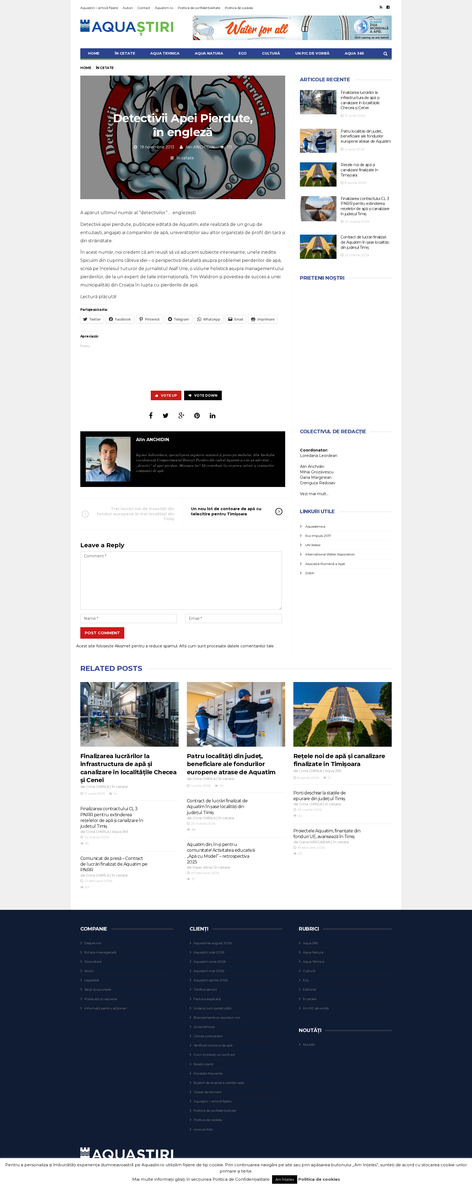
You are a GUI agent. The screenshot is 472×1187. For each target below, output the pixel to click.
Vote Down (205, 395)
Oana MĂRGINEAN (315, 842)
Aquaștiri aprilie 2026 (211, 980)
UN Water (313, 545)
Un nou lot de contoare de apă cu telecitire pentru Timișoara (226, 511)
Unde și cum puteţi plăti (213, 1008)
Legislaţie (91, 980)
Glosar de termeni (208, 1092)
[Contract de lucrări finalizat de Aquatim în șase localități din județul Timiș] (318, 247)
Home (93, 53)
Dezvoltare (93, 961)
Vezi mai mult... (314, 493)
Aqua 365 (354, 53)
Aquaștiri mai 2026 (209, 971)
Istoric (89, 971)
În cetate (125, 53)
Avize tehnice (204, 1027)
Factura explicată (207, 999)
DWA (309, 573)
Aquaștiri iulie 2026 (209, 952)
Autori (128, 8)
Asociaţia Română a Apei (325, 564)
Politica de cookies (239, 8)
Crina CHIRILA (97, 787)
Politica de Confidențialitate (241, 1179)
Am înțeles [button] (284, 1179)
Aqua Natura (209, 53)
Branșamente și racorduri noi (217, 1017)
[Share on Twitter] (165, 415)
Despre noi (92, 943)
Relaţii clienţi (204, 1064)
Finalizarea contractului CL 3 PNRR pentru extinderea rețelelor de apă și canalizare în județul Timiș (365, 206)
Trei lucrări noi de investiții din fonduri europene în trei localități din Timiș (135, 513)
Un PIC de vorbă (312, 53)
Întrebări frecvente (208, 1073)
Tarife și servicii (205, 989)
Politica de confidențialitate (199, 8)
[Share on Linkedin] (212, 415)
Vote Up (169, 395)
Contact (143, 8)
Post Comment (102, 632)
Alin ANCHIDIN (200, 147)
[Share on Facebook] (150, 415)
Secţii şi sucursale (97, 989)
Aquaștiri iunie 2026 (210, 961)
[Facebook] (388, 7)
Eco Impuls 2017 (318, 536)
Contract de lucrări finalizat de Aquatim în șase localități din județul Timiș (365, 242)
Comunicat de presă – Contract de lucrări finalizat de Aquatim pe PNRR (114, 864)
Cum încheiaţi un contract (214, 1055)
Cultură (271, 53)
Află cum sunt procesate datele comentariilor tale (226, 646)
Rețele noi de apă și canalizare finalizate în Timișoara (359, 169)
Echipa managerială (100, 952)
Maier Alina (202, 867)
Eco (242, 53)
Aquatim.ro (164, 8)
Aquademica (315, 526)
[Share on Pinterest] (197, 415)
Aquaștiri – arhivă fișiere (99, 8)
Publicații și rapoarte (100, 999)
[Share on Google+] (181, 415)
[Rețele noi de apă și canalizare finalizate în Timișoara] (318, 174)
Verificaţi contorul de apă (213, 1045)
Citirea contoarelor (208, 1036)
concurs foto (203, 1129)
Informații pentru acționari (105, 1008)
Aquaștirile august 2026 (213, 943)
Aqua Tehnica (164, 53)
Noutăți (309, 1044)
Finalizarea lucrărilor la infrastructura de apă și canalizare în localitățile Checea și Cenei (360, 100)
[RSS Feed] (381, 7)
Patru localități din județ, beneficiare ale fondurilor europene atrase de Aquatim (366, 136)
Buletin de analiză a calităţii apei (219, 1083)
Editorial (309, 989)
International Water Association (330, 554)
